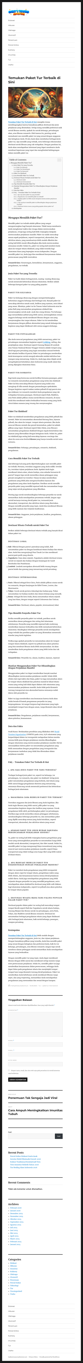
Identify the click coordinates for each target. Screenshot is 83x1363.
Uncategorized (16, 1291)
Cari (10, 1132)
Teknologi (14, 1286)
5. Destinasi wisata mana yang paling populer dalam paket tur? (35, 206)
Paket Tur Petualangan (23, 169)
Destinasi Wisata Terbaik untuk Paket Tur (27, 178)
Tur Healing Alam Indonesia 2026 (23, 1167)
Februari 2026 (16, 1208)
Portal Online (13, 45)
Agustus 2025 (15, 1225)
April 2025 (14, 1236)
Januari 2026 (15, 1211)
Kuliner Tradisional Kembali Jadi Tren (25, 1162)
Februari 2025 (15, 1242)
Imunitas (11, 55)
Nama (11, 1040)
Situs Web (12, 1060)
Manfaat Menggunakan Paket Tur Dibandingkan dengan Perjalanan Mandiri (35, 187)
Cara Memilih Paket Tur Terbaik (24, 175)
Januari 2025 (15, 1244)
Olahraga (11, 30)
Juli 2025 (13, 1228)
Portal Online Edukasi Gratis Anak (23, 1156)
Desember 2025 (16, 1213)
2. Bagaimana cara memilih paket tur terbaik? (30, 196)
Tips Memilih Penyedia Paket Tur (24, 184)
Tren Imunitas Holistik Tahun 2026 (24, 1165)
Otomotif (12, 35)
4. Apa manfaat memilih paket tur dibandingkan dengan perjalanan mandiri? (37, 203)
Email (11, 1050)
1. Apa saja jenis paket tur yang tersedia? (28, 194)
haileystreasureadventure (19, 985)
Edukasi (11, 20)
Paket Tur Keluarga (21, 167)
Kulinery (11, 50)
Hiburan (11, 25)
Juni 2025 (14, 1230)
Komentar (13, 1010)
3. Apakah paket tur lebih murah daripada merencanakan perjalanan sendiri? (37, 199)
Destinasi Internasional (24, 182)
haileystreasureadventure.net (17, 1357)
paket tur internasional (50, 985)
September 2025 (16, 1222)
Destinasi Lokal (21, 180)
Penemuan (12, 40)
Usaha (10, 65)
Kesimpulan (18, 208)
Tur (9, 60)
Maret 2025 (15, 1239)
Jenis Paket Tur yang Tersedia (23, 165)
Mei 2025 (14, 1233)
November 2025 (16, 1216)
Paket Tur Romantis (22, 171)
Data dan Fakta (18, 190)
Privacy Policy (33, 1357)
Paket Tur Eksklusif (20, 173)
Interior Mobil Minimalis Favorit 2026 (25, 1159)
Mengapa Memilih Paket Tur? (21, 163)
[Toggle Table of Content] (58, 160)
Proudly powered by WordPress (49, 1357)
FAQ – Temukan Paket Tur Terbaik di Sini (27, 192)
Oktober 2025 (15, 1219)
